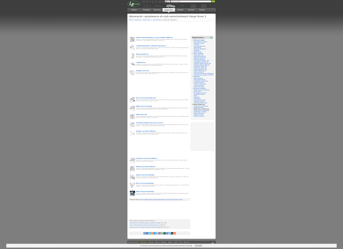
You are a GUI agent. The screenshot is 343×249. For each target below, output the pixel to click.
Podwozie (196, 76)
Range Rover (168, 10)
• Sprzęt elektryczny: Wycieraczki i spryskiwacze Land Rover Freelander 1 (148, 222)
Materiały (196, 50)
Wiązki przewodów (199, 116)
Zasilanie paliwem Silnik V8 (201, 65)
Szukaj (181, 242)
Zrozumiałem (198, 245)
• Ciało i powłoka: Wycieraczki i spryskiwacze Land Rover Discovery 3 (147, 225)
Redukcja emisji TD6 (200, 58)
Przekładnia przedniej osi (201, 81)
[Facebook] (147, 233)
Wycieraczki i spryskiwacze (201, 109)
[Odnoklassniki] (152, 233)
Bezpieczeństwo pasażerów (202, 90)
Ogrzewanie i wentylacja (201, 106)
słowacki (176, 199)
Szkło (195, 95)
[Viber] (159, 233)
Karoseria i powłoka (199, 88)
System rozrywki (198, 114)
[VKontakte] (144, 233)
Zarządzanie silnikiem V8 (201, 62)
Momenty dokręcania (200, 49)
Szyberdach (197, 98)
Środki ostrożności (199, 43)
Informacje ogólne (199, 40)
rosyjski (142, 199)
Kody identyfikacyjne (200, 46)
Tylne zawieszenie (199, 85)
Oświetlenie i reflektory (200, 111)
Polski (168, 1)
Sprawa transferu (199, 72)
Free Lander (150, 242)
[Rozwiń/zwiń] (211, 37)
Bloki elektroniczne (199, 113)
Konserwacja (197, 51)
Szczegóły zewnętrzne (200, 92)
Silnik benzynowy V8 (200, 56)
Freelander (146, 10)
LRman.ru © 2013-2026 (133, 242)
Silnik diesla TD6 (198, 55)
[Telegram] (157, 233)
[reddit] (174, 233)
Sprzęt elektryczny (199, 104)
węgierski (180, 199)
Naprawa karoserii (199, 101)
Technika (196, 44)
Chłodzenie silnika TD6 (200, 66)
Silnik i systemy (198, 53)
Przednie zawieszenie (200, 84)
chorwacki (167, 199)
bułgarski (150, 199)
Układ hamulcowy (199, 86)
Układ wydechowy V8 (200, 70)
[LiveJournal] (164, 233)
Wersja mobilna (143, 242)
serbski (163, 199)
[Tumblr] (167, 233)
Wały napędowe (198, 78)
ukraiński (159, 199)
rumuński (172, 199)
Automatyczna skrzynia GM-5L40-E (203, 73)
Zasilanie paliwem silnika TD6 (202, 63)
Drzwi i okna (197, 91)
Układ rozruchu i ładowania (201, 110)
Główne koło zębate (199, 79)
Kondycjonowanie (199, 107)
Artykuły (202, 10)
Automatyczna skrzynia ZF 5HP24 (203, 75)
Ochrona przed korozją (200, 102)
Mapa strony (186, 242)
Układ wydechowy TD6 (200, 69)
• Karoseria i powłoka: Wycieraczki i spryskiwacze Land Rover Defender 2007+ (149, 227)
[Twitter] (149, 233)
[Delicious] (169, 233)
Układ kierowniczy (199, 82)
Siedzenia (197, 97)
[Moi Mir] (154, 233)
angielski (146, 199)
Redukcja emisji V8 (199, 59)
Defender (180, 10)
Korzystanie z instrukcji (200, 41)
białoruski (155, 199)
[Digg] (172, 233)
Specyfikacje (197, 47)
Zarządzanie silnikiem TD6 (201, 60)
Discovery (157, 10)
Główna (134, 10)
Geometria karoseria (200, 100)
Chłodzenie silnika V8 (200, 68)
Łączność (191, 10)
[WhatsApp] (162, 233)
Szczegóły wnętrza (199, 94)
